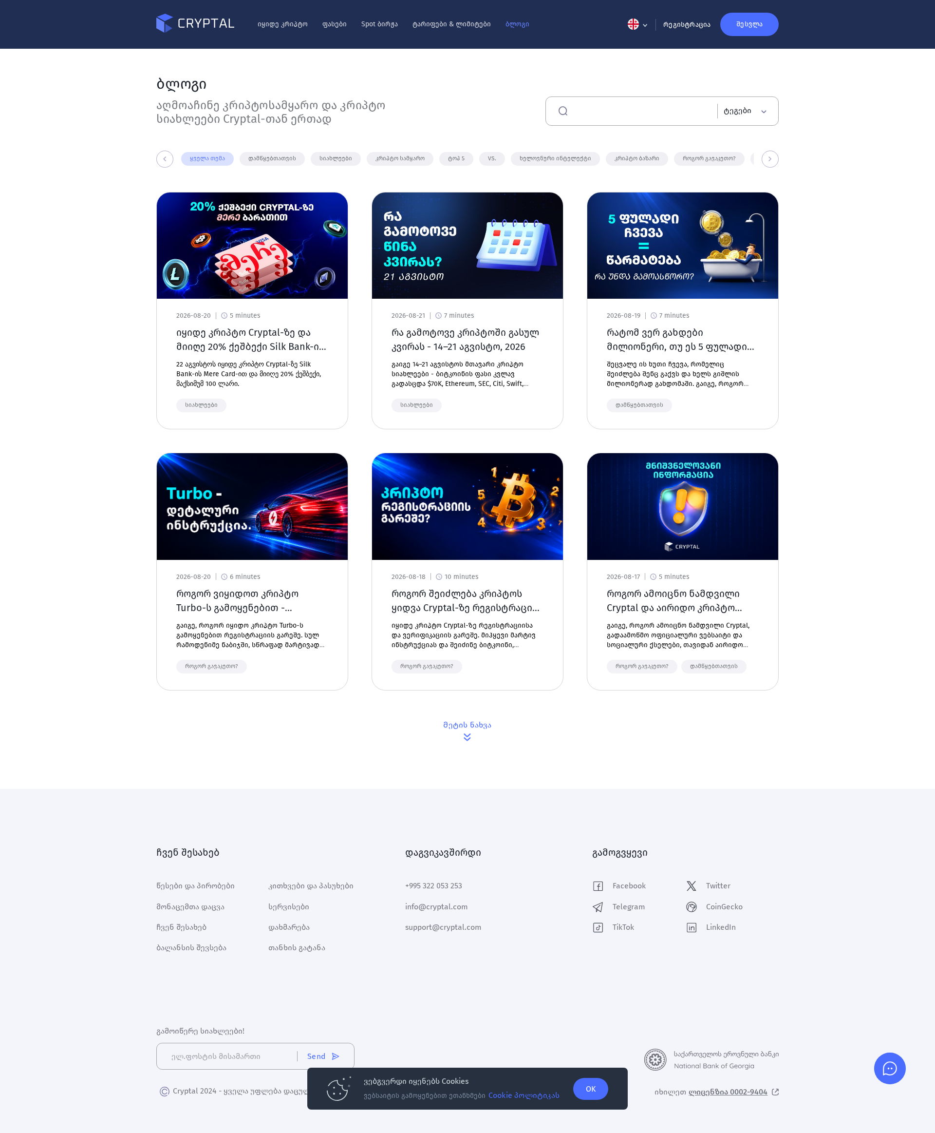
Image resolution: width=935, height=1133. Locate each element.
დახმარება (289, 927)
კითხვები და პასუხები (311, 885)
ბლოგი (517, 24)
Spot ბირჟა (379, 24)
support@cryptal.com (443, 927)
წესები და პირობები (195, 885)
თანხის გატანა (296, 947)
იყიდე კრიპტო (283, 24)
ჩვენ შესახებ (181, 927)
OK (591, 1089)
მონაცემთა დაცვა (190, 906)
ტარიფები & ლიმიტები (451, 24)
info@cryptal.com (436, 906)
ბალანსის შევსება (191, 947)
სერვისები (288, 906)
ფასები (334, 24)
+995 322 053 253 (433, 885)
